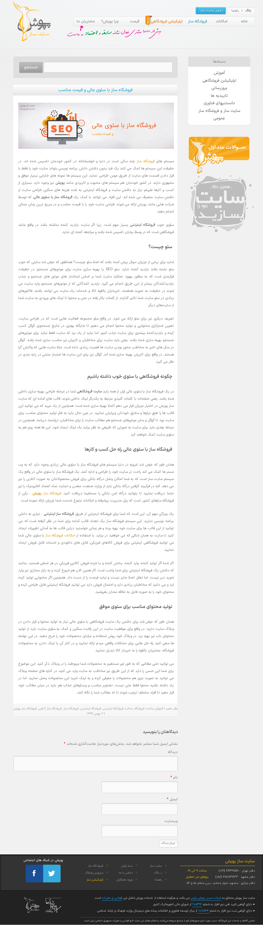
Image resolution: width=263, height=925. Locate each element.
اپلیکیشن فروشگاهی (167, 21)
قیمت (134, 21)
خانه (244, 21)
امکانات (222, 21)
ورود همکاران (125, 880)
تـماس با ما (126, 873)
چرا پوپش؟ (110, 21)
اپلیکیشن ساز (95, 880)
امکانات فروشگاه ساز (60, 535)
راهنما (235, 11)
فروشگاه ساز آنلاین (50, 708)
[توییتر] (52, 873)
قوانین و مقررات (112, 898)
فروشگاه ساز (197, 21)
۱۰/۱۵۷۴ (203, 911)
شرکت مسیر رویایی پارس (206, 898)
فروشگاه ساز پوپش (25, 708)
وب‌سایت (171, 821)
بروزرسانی (219, 88)
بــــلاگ (158, 873)
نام (174, 777)
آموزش (219, 73)
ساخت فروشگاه (144, 708)
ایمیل (172, 799)
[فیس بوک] (34, 873)
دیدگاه (173, 752)
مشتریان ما (86, 21)
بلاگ (248, 11)
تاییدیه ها (219, 96)
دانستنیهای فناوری (219, 103)
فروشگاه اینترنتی (91, 708)
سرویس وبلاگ (94, 873)
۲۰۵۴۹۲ (197, 904)
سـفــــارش (127, 866)
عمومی (219, 118)
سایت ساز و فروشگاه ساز (219, 111)
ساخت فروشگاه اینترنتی (118, 708)
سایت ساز (156, 866)
